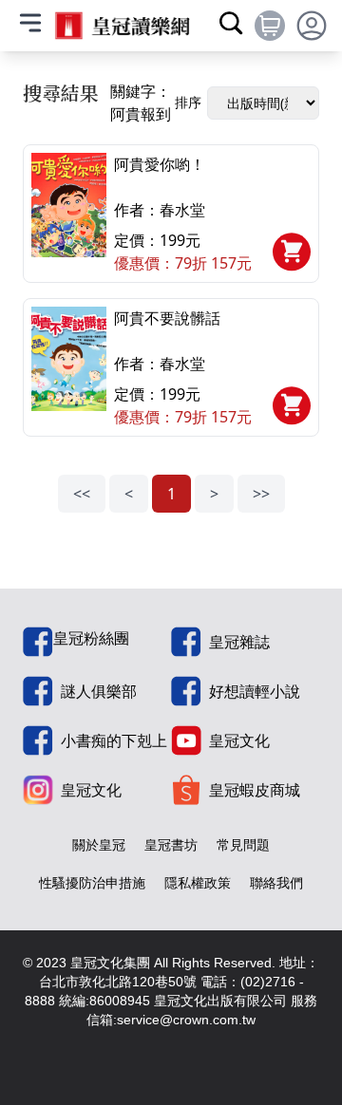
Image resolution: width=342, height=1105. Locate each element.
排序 (188, 102)
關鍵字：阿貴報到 (140, 102)
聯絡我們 (276, 882)
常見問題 (243, 844)
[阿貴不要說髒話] (68, 367)
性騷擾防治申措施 (92, 882)
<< (81, 493)
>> (261, 493)
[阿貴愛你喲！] (68, 213)
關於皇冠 (98, 844)
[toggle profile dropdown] (311, 25)
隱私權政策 (197, 882)
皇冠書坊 (171, 844)
